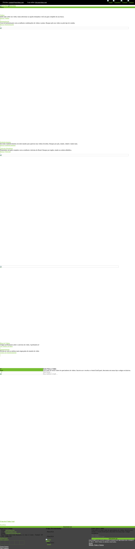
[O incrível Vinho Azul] (21, 374)
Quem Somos (4, 546)
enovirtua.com (10, 530)
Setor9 (49, 544)
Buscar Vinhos (4, 18)
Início (2, 9)
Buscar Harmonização (7, 24)
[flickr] (17, 542)
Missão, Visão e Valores (96, 545)
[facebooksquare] (2, 542)
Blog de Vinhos (5, 343)
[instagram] (21, 542)
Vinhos (2, 15)
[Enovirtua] (8, 6)
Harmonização (4, 21)
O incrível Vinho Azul (7, 521)
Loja (1, 10)
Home (91, 543)
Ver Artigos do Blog (6, 346)
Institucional (4, 538)
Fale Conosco (4, 539)
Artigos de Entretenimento (8, 353)
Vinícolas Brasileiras (6, 148)
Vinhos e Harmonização (7, 13)
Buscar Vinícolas (5, 152)
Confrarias (3, 12)
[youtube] (12, 542)
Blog (1, 265)
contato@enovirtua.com (16, 2)
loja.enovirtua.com (41, 2)
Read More (3, 524)
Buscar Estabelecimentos (8, 145)
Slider (48, 541)
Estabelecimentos (5, 142)
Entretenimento (4, 349)
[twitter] (7, 542)
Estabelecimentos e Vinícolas (9, 140)
